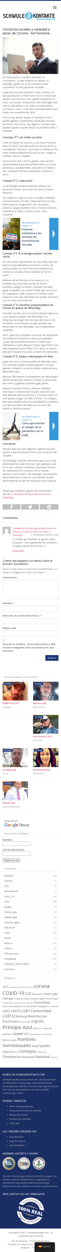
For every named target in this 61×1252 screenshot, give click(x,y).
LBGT (6, 1011)
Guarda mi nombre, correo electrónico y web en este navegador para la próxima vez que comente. (29, 647)
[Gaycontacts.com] (29, 16)
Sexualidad (10, 958)
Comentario (10, 577)
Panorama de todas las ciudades (25, 1110)
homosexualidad (12, 1006)
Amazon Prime (26, 987)
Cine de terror (28, 1006)
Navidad (42, 1056)
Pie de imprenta (19, 1241)
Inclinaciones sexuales (20, 1119)
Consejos (9, 969)
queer (18, 1033)
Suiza (5, 773)
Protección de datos (39, 1241)
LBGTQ (16, 1011)
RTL (26, 1034)
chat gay (8, 998)
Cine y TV (9, 896)
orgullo (37, 1021)
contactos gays (37, 998)
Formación (41, 1052)
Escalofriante (8, 1003)
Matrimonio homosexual (41, 1034)
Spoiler (44, 1045)
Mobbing (21, 1016)
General (8, 875)
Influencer (9, 927)
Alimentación (11, 891)
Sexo (35, 1046)
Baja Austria (39, 707)
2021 (6, 987)
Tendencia (11, 1056)
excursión (25, 1021)
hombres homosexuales (19, 1042)
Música (8, 943)
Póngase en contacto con (20, 1244)
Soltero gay (10, 912)
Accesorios (14, 987)
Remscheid (38, 773)
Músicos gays (10, 1039)
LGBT (7, 932)
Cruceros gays (12, 922)
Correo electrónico (13, 849)
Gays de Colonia (17, 1141)
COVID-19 (13, 993)
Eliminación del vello (24, 1003)
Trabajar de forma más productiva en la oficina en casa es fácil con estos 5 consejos (34, 532)
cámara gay (10, 917)
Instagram (42, 1006)
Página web (9, 628)
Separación (28, 1057)
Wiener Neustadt (11, 807)
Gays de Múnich (17, 1145)
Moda (7, 938)
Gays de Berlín (16, 1136)
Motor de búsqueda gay (21, 1106)
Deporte (8, 1052)
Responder (18, 550)
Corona (8, 880)
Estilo (16, 1052)
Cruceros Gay (21, 998)
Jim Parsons (53, 1006)
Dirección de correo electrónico (21, 615)
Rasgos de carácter (18, 1114)
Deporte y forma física (16, 964)
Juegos (8, 906)
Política (8, 948)
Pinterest (25, 1247)
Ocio (6, 901)
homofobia (42, 1002)
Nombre (7, 603)
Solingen (7, 707)
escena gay (52, 998)
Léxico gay (14, 1123)
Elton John (37, 994)
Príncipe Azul (11, 953)
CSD (6, 886)
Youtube (54, 1057)
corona (42, 986)
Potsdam (37, 740)
